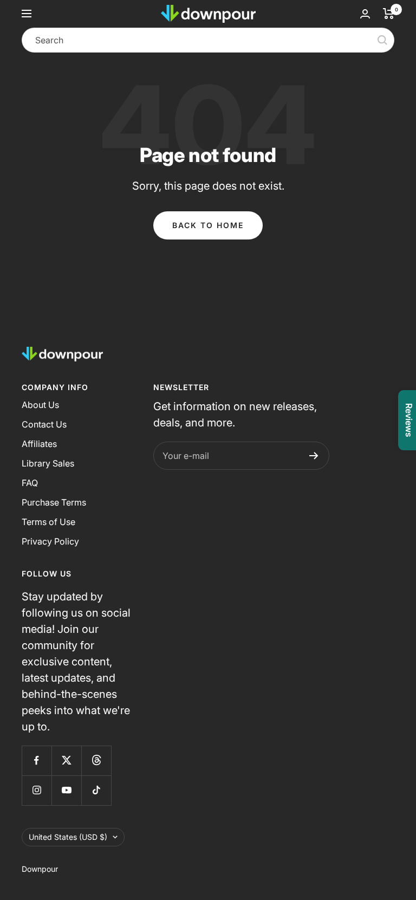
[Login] (365, 13)
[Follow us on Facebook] (36, 760)
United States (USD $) (68, 836)
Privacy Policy (50, 541)
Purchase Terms (54, 502)
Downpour (40, 868)
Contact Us (44, 424)
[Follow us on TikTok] (96, 790)
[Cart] (388, 13)
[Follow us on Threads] (96, 760)
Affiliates (39, 443)
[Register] (313, 455)
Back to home (208, 225)
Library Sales (48, 463)
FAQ (30, 482)
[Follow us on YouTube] (66, 790)
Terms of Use (48, 521)
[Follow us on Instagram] (36, 790)
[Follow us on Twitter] (66, 760)
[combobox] (208, 40)
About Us (40, 404)
